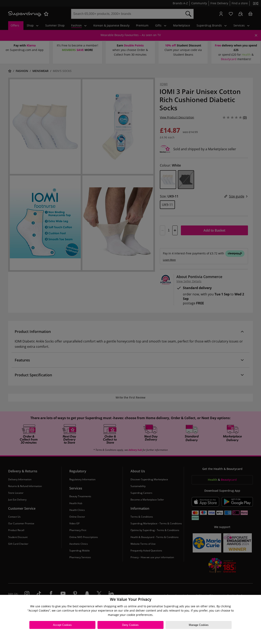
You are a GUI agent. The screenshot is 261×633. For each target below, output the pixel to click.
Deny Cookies (130, 624)
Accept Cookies (62, 624)
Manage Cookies (199, 624)
